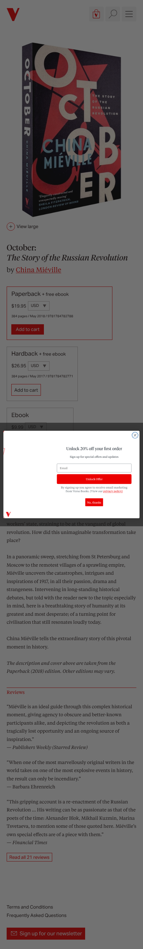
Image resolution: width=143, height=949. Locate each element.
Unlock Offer (94, 479)
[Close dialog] (135, 435)
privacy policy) (113, 491)
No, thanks (94, 502)
